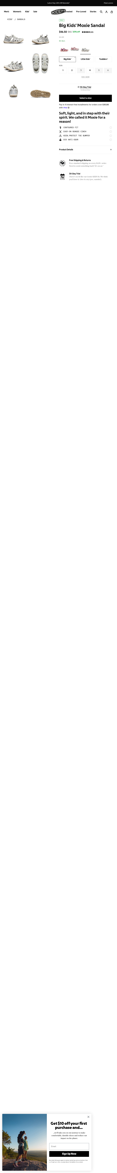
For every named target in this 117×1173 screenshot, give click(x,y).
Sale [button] (35, 12)
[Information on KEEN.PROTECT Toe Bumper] (111, 136)
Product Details (66, 150)
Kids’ (10, 19)
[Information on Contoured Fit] (111, 127)
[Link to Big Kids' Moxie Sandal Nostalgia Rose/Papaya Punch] (75, 48)
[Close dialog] (88, 1117)
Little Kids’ (85, 59)
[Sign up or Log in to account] (106, 12)
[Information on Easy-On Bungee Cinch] (111, 131)
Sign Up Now (69, 1154)
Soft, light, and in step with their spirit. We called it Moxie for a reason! (84, 117)
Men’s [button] (6, 12)
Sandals (21, 19)
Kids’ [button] (27, 12)
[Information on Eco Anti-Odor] (111, 140)
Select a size (86, 98)
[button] (111, 12)
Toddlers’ (103, 59)
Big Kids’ (67, 59)
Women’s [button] (17, 12)
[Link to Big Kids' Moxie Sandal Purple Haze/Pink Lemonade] (64, 48)
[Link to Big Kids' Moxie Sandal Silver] (85, 48)
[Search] (101, 12)
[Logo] (58, 12)
